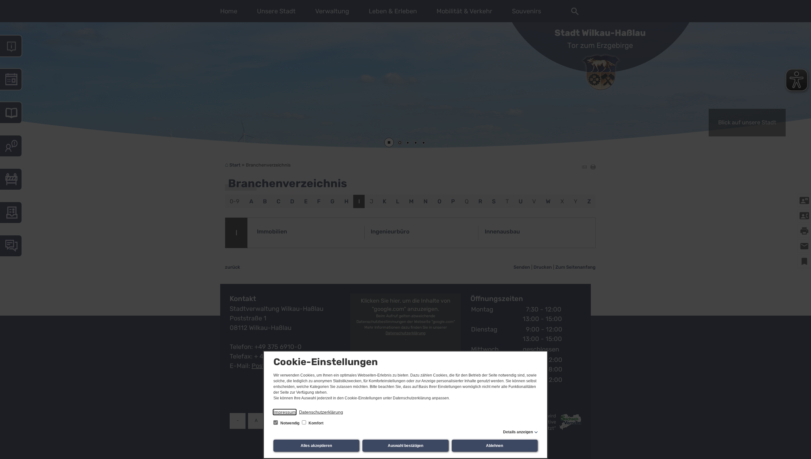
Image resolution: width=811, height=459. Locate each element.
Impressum (284, 412)
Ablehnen (494, 445)
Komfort (315, 423)
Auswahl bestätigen (405, 445)
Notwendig (289, 423)
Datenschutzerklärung (321, 412)
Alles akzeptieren (316, 445)
